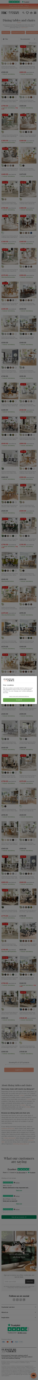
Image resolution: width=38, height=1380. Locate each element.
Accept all (19, 700)
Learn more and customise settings (19, 696)
